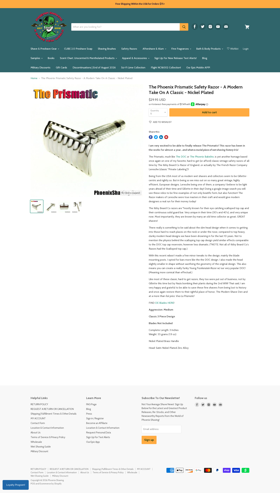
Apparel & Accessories (135, 58)
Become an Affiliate (96, 423)
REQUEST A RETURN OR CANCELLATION (52, 409)
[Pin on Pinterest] (166, 137)
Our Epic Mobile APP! (198, 67)
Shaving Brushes (107, 48)
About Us (36, 432)
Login (246, 48)
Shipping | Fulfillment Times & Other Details (53, 413)
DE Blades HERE (164, 302)
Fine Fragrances (180, 48)
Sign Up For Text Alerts (98, 437)
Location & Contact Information (47, 427)
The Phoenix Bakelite (202, 156)
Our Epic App (93, 441)
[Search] (184, 27)
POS (33, 483)
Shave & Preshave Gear (44, 48)
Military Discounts (40, 67)
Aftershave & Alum (153, 48)
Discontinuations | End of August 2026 (94, 67)
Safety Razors (129, 48)
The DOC (181, 156)
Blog (204, 58)
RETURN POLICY (39, 404)
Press (89, 413)
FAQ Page (91, 404)
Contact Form (38, 423)
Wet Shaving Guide (41, 446)
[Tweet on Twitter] (156, 137)
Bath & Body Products (208, 48)
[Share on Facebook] (151, 137)
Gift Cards (61, 67)
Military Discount (39, 451)
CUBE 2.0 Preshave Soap (78, 48)
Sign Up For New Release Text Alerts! (175, 58)
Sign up (149, 440)
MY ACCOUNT (38, 418)
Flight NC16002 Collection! (166, 67)
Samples (36, 58)
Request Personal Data (98, 432)
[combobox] (125, 27)
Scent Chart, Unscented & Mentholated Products (87, 58)
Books (51, 58)
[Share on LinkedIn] (161, 137)
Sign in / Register (95, 418)
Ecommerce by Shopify (51, 483)
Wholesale (36, 441)
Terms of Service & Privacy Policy (48, 437)
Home (34, 78)
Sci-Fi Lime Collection (133, 67)
